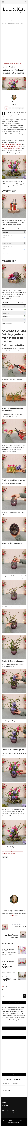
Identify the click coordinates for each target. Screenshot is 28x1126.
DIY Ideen (12, 63)
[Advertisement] (14, 45)
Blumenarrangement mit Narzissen (12, 144)
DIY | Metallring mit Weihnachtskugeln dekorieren (7, 966)
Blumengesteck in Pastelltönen (12, 148)
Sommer (6, 1087)
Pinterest (12, 915)
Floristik (18, 63)
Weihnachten (18, 1087)
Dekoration (6, 63)
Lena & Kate (14, 9)
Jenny (14, 101)
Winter (6, 1090)
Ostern (6, 1083)
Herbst (17, 1079)
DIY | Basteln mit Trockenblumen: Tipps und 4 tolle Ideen (9, 979)
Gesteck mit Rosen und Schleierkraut (12, 146)
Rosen (15, 1083)
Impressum (5, 1105)
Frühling (5, 857)
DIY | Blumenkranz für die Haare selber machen (9, 953)
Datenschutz (5, 1102)
